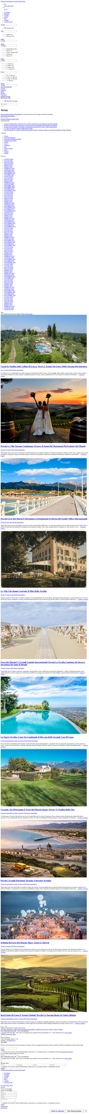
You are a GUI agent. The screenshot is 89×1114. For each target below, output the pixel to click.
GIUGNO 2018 (8, 300)
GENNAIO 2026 (9, 170)
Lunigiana (7, 145)
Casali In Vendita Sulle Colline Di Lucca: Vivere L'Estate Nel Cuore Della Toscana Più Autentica (31, 124)
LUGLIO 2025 (8, 178)
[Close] (1, 1036)
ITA (2, 1085)
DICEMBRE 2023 (9, 206)
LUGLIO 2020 (8, 265)
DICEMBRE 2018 (9, 290)
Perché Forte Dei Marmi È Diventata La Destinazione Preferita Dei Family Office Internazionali (30, 127)
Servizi (19, 1029)
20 (6, 1026)
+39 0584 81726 (10, 1040)
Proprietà (9, 1029)
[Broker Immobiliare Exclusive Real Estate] (13, 1)
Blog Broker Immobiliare (14, 114)
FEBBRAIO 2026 (9, 168)
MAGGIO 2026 (8, 164)
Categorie (8, 119)
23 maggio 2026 (22, 741)
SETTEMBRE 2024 (10, 190)
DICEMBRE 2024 (9, 185)
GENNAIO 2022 (9, 239)
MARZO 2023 (8, 217)
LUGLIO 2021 (8, 248)
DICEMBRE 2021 (9, 240)
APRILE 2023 (8, 215)
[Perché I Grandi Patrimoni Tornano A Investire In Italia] (44, 877)
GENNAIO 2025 (9, 184)
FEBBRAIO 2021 (9, 256)
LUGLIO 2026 (8, 160)
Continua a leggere (83, 599)
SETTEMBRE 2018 (10, 295)
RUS (12, 6)
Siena (5, 150)
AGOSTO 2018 (8, 297)
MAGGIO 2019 (8, 283)
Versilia (6, 153)
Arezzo (6, 136)
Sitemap (60, 1029)
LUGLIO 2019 (8, 279)
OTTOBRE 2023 (9, 209)
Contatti (37, 1029)
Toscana (6, 151)
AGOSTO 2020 (8, 264)
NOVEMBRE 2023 (9, 207)
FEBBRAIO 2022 (9, 237)
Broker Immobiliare (18, 370)
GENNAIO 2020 (9, 275)
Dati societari (68, 1032)
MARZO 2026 (8, 167)
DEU (9, 6)
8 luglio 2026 (8, 522)
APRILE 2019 (8, 284)
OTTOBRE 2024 (9, 189)
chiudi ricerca (4, 1106)
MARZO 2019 (8, 286)
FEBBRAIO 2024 (9, 203)
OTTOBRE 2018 (9, 294)
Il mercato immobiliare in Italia (12, 139)
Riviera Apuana (8, 148)
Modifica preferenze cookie (8, 1034)
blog (5, 1079)
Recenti (3, 119)
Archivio (13, 119)
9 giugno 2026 (9, 668)
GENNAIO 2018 (9, 308)
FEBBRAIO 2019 (9, 287)
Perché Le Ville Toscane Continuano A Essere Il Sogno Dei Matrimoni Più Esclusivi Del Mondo (30, 125)
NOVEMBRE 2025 (9, 173)
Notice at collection (57, 1111)
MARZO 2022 (8, 236)
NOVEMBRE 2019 (9, 276)
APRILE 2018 (8, 303)
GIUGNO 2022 (8, 231)
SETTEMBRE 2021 (10, 245)
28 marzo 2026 (9, 946)
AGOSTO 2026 (8, 159)
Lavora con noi (44, 1029)
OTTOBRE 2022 (9, 225)
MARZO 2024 (8, 201)
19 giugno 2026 (9, 595)
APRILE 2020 (8, 270)
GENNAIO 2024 (9, 204)
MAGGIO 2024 (8, 198)
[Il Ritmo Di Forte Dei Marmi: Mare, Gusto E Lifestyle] (44, 939)
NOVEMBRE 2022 (9, 223)
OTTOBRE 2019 (9, 278)
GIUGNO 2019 (8, 281)
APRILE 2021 (8, 253)
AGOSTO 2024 (8, 192)
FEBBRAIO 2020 (9, 273)
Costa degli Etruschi (9, 137)
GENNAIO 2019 (9, 289)
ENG (5, 6)
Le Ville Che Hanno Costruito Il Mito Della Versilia (18, 128)
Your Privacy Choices (74, 1111)
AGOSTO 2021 (8, 247)
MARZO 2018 (8, 304)
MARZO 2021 (8, 254)
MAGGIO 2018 (8, 301)
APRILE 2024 (8, 200)
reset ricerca (4, 1108)
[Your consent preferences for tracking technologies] (86, 1111)
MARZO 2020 (8, 272)
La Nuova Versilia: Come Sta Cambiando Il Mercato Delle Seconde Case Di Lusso (37, 737)
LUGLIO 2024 (8, 195)
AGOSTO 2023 (8, 212)
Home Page (4, 114)
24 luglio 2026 (10, 450)
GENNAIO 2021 (9, 257)
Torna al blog (28, 314)
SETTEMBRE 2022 (10, 226)
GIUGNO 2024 (8, 196)
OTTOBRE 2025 (9, 175)
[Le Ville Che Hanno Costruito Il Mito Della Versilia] (44, 587)
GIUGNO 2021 (8, 250)
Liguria (6, 142)
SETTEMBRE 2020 (10, 262)
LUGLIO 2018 (8, 298)
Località (14, 1029)
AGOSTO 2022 (8, 228)
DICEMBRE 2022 (9, 221)
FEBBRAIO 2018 (9, 306)
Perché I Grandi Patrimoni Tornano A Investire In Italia (26, 880)
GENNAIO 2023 (9, 220)
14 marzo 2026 (22, 1019)
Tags (17, 119)
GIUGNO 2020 (8, 267)
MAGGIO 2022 (8, 232)
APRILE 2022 (8, 234)
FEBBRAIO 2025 (9, 182)
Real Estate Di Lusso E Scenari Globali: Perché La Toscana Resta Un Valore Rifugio (38, 1015)
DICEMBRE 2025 (9, 171)
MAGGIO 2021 (8, 251)
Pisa (5, 147)
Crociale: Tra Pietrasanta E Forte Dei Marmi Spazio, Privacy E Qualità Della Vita (37, 809)
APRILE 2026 (8, 165)
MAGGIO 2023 (8, 214)
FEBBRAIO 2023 (9, 218)
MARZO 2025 (8, 181)
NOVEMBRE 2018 (9, 292)
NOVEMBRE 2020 (9, 259)
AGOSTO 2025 (8, 176)
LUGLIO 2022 (8, 229)
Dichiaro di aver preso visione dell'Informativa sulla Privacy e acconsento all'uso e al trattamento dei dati (38, 1052)
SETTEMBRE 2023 (10, 211)
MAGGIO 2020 (8, 268)
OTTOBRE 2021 (9, 243)
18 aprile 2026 (22, 884)
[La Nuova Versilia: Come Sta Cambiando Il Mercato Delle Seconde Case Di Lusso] (44, 733)
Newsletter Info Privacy (66, 1052)
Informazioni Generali (10, 140)
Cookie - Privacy (53, 1029)
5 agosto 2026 (8, 370)
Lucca (6, 144)
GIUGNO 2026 (8, 162)
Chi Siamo (4, 1029)
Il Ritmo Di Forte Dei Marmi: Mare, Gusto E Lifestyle (25, 943)
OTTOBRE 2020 (9, 261)
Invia (2, 1050)
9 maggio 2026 (22, 813)
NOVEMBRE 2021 (9, 242)
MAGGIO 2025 (8, 179)
